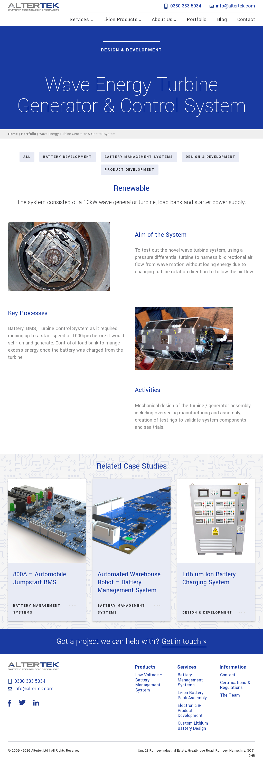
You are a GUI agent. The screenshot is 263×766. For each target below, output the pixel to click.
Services (79, 19)
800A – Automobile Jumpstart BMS (39, 578)
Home (13, 133)
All (27, 156)
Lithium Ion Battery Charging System (209, 578)
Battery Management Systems (139, 156)
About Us (162, 19)
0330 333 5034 (185, 6)
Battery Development (67, 156)
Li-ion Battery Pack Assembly (192, 695)
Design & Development (131, 50)
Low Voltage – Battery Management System (149, 682)
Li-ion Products (120, 19)
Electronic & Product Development (190, 711)
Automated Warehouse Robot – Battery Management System (129, 582)
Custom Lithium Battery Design (193, 725)
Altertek (33, 7)
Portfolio (197, 19)
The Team (230, 695)
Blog (222, 19)
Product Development (130, 169)
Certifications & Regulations (235, 685)
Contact (246, 19)
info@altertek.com (235, 6)
